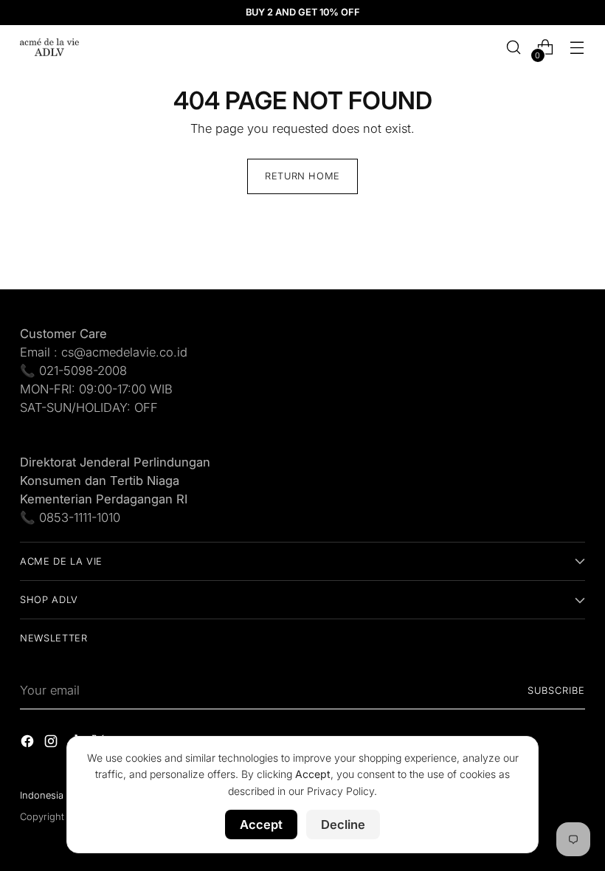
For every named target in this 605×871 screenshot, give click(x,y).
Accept (261, 824)
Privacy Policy (340, 791)
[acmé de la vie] (49, 47)
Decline (343, 824)
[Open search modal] (514, 47)
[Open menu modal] (577, 47)
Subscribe (556, 690)
